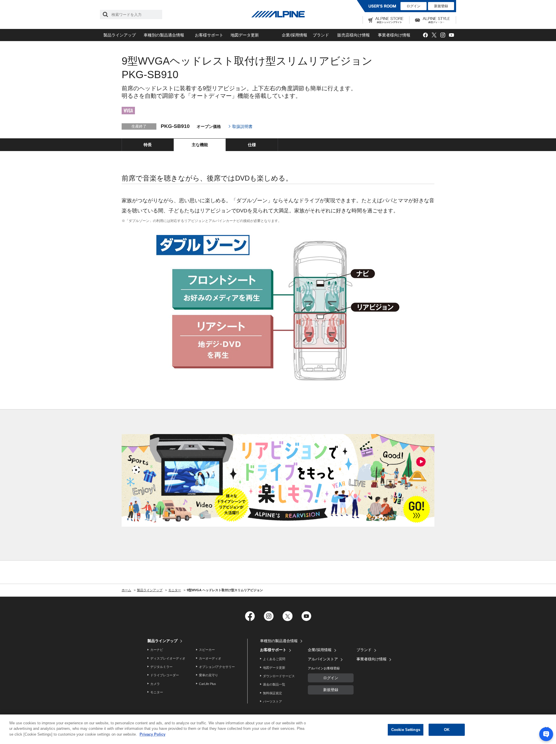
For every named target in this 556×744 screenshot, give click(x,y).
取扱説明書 (242, 126)
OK (446, 730)
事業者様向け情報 (394, 35)
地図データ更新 (245, 35)
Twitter (434, 35)
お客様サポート (209, 35)
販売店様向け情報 (353, 35)
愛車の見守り (208, 675)
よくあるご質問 (274, 659)
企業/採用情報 (294, 35)
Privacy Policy (152, 734)
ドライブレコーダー (164, 675)
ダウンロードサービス (279, 676)
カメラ (155, 684)
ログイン (413, 6)
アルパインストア (323, 659)
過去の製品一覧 (274, 684)
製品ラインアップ (119, 35)
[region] (278, 729)
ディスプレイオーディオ (167, 658)
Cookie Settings (405, 730)
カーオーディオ (210, 658)
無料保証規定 (272, 693)
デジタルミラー (161, 666)
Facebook (425, 35)
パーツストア (272, 701)
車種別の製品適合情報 (164, 35)
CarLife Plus (207, 684)
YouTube (451, 35)
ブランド (321, 35)
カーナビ (156, 649)
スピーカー (207, 649)
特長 (148, 144)
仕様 (252, 144)
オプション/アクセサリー (217, 666)
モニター (156, 692)
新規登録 (441, 6)
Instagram (442, 35)
